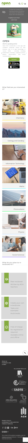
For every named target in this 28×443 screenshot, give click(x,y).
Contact (4, 364)
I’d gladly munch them (14, 17)
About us (4, 361)
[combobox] (12, 8)
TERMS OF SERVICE (7, 424)
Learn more (14, 19)
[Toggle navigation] (25, 4)
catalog (14, 59)
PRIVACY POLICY (6, 420)
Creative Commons (6, 437)
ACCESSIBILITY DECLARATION (10, 422)
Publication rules (6, 362)
